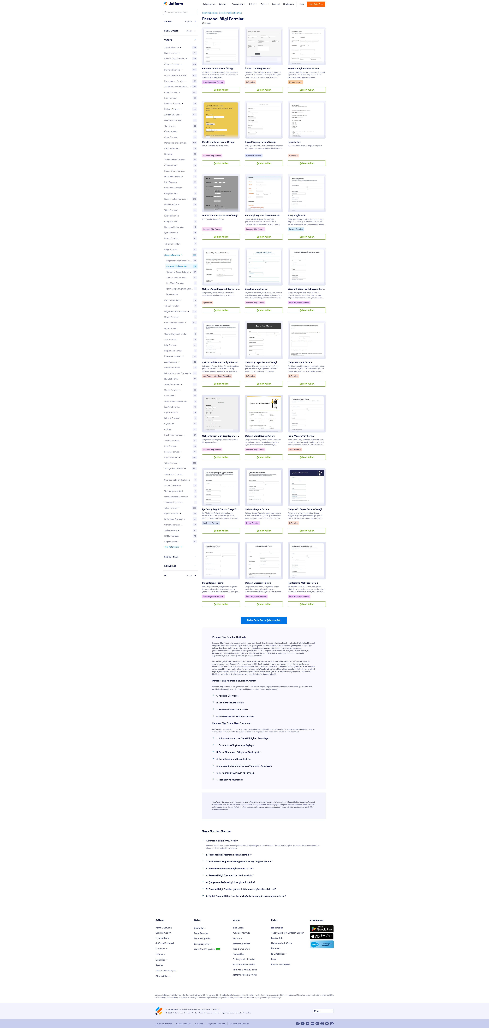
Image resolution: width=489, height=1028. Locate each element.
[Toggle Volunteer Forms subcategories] (181, 524)
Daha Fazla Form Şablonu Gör (264, 620)
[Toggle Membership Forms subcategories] (180, 390)
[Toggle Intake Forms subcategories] (178, 362)
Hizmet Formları (295, 82)
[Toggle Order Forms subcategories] (180, 47)
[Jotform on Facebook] (298, 1023)
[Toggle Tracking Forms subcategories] (179, 508)
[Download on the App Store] (322, 936)
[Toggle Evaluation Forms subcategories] (188, 311)
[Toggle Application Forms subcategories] (181, 70)
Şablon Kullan (221, 89)
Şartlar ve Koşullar (164, 1023)
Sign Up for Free (316, 4)
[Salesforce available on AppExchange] (322, 944)
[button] (180, 21)
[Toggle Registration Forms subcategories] (179, 53)
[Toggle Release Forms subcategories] (181, 451)
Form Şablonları (209, 12)
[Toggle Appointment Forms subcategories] (182, 103)
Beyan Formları (252, 523)
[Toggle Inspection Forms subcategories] (183, 356)
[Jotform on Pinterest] (322, 1023)
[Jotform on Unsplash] (332, 1023)
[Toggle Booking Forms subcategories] (186, 81)
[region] (180, 298)
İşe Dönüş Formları (210, 523)
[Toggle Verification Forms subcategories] (184, 519)
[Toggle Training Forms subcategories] (180, 513)
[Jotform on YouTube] (327, 1023)
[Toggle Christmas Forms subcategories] (178, 204)
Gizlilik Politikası (183, 1023)
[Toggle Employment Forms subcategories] (181, 255)
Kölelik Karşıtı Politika (239, 1023)
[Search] (165, 12)
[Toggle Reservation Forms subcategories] (185, 468)
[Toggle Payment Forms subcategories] (181, 64)
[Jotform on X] (303, 1023)
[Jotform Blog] (317, 1023)
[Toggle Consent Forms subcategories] (179, 92)
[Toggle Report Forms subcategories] (179, 457)
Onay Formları (295, 449)
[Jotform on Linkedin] (307, 1023)
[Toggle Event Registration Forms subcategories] (186, 58)
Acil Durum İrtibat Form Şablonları (217, 376)
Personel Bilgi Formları (223, 18)
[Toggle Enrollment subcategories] (181, 300)
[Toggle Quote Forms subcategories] (184, 435)
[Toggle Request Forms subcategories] (179, 463)
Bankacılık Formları (253, 155)
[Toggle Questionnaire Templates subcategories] (181, 114)
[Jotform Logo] (173, 4)
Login (302, 4)
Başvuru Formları (296, 229)
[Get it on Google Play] (322, 928)
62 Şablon (208, 23)
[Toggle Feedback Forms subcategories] (185, 322)
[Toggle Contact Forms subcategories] (181, 109)
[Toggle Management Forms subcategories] (182, 384)
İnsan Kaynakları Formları (230, 12)
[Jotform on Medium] (312, 1023)
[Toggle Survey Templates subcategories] (190, 86)
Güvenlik (199, 1023)
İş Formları (251, 82)
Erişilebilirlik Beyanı (216, 1023)
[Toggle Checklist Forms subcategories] (187, 199)
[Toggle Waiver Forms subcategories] (178, 530)
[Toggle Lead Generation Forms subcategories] (190, 373)
